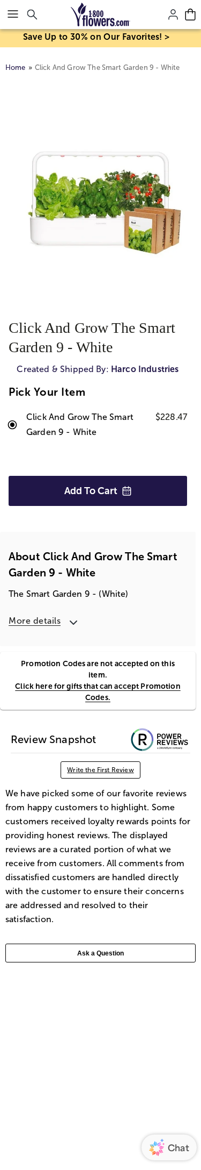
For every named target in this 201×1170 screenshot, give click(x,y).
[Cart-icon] (190, 14)
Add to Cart (90, 491)
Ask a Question (100, 953)
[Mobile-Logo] (100, 14)
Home (15, 67)
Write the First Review (100, 770)
